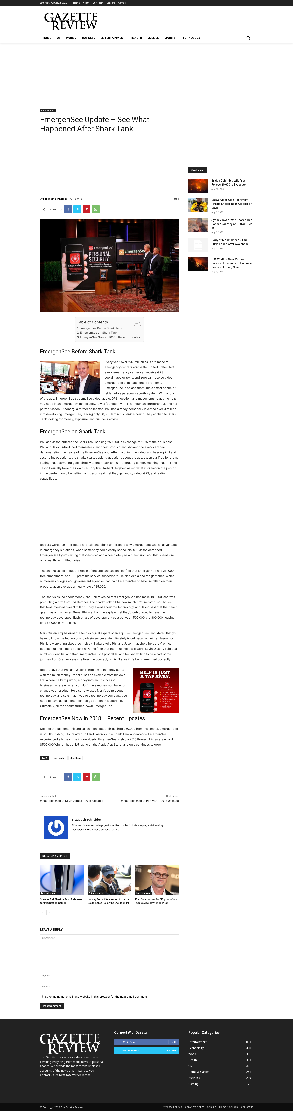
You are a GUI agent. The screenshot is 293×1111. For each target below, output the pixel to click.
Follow (171, 1050)
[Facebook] (68, 209)
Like (173, 1041)
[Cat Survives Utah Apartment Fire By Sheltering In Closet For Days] (198, 205)
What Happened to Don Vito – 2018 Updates (150, 801)
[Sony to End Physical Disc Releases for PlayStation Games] (62, 880)
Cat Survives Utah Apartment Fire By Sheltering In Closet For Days (231, 203)
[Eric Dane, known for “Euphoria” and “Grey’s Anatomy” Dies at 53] (157, 880)
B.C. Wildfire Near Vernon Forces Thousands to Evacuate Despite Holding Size (231, 263)
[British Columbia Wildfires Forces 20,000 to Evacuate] (198, 186)
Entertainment (48, 110)
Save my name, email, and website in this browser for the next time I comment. (96, 996)
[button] (248, 38)
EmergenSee (59, 757)
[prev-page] (42, 912)
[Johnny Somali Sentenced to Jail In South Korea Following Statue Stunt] (109, 880)
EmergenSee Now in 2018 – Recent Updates (110, 337)
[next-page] (48, 912)
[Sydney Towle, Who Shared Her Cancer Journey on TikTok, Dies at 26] (198, 225)
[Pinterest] (86, 209)
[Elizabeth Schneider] (56, 827)
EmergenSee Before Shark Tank (100, 328)
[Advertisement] (146, 72)
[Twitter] (77, 209)
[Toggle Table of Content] (135, 322)
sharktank (75, 757)
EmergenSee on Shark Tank (98, 332)
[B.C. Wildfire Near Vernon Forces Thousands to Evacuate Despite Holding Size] (198, 264)
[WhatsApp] (96, 209)
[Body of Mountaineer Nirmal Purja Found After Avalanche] (198, 245)
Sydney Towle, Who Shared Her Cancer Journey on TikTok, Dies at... (231, 224)
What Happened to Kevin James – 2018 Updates (71, 801)
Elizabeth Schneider (55, 198)
